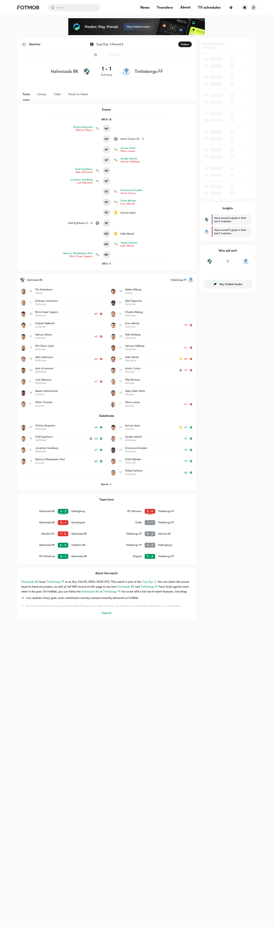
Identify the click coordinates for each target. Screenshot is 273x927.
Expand (106, 613)
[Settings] (231, 8)
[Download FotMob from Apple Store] (245, 8)
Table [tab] (57, 94)
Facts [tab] (26, 94)
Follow (185, 44)
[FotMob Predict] (136, 26)
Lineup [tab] (41, 94)
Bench (104, 484)
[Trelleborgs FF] (246, 263)
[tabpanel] (137, 329)
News (144, 7)
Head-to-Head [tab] (78, 94)
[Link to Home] (28, 7)
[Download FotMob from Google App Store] (254, 8)
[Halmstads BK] (210, 263)
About (185, 7)
